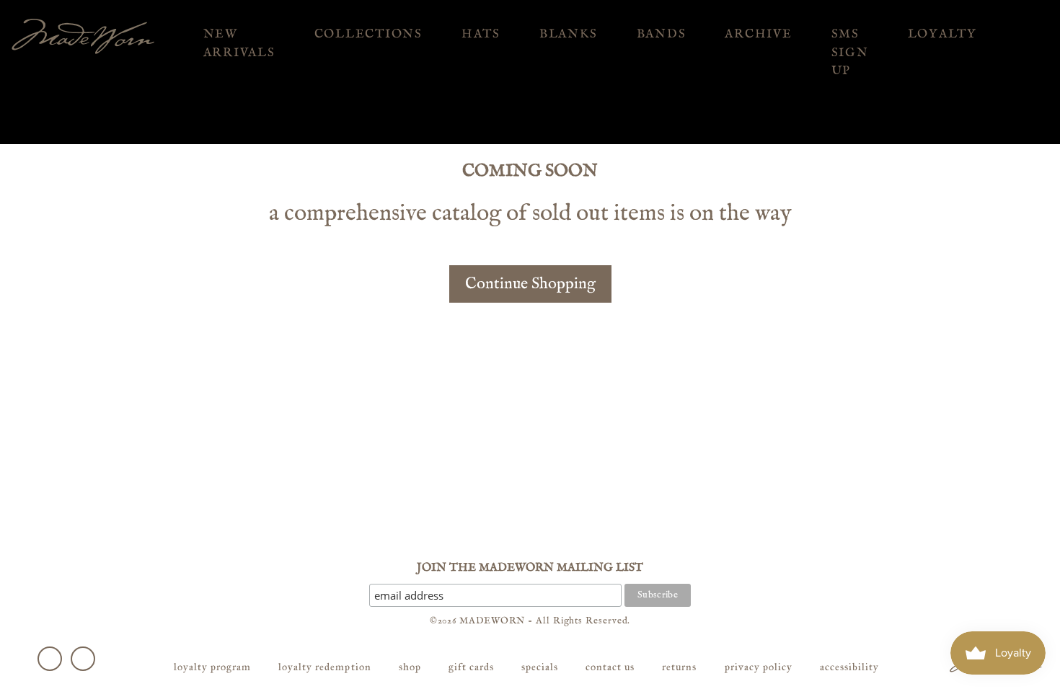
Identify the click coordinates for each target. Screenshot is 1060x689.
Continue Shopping (530, 284)
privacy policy (758, 667)
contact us (610, 667)
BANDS (661, 34)
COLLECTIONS (368, 34)
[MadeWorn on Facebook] (49, 658)
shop (410, 667)
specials (539, 667)
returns (679, 667)
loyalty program (212, 667)
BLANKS (568, 34)
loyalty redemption (324, 667)
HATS (480, 34)
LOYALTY (942, 34)
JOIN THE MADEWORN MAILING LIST (530, 568)
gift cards (471, 667)
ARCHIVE (758, 34)
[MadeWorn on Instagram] (83, 658)
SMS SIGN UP (850, 53)
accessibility (849, 667)
